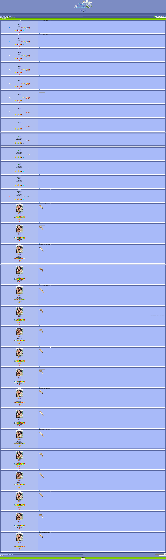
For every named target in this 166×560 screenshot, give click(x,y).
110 (50, 326)
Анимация (5, 17)
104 (50, 203)
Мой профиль (84, 10)
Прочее (7, 17)
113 (50, 388)
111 (50, 347)
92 (50, 34)
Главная (81, 10)
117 (50, 470)
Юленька (19, 203)
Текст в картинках (10, 17)
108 (50, 285)
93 (50, 48)
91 (50, 20)
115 (50, 429)
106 (50, 244)
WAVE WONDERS (2, 17)
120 (50, 532)
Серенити (19, 20)
